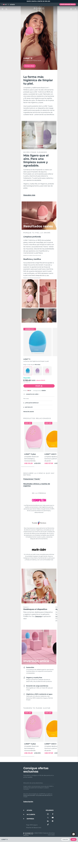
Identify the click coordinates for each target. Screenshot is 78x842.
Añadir (73, 839)
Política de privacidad (29, 795)
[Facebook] (52, 814)
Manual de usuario (28, 411)
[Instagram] (48, 814)
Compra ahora (29, 66)
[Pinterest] (52, 821)
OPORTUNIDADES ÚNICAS (67, 4)
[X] (48, 818)
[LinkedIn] (48, 821)
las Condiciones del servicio (43, 795)
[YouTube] (52, 818)
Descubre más (29, 195)
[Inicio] (39, 9)
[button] (73, 834)
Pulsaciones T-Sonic (31, 479)
